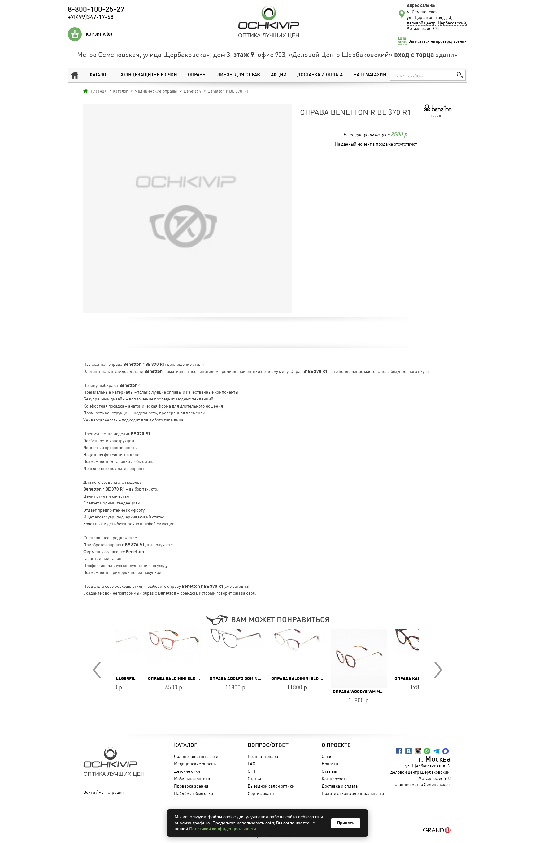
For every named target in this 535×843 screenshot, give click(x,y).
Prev (97, 670)
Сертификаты (261, 793)
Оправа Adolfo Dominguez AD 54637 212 (223, 678)
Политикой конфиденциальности (222, 828)
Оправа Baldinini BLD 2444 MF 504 (278, 678)
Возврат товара (263, 756)
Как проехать (334, 778)
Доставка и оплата (320, 75)
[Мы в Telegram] (436, 751)
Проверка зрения (191, 785)
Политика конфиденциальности (353, 793)
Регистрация (111, 792)
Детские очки (187, 771)
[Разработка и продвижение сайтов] (437, 830)
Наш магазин (370, 75)
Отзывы (329, 771)
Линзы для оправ (238, 75)
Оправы (197, 75)
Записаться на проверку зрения (437, 41)
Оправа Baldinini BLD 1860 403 (151, 678)
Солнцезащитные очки (148, 75)
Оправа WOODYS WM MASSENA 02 (337, 691)
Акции (279, 75)
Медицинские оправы (195, 763)
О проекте (336, 745)
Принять (345, 823)
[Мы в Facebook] (399, 751)
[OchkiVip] (268, 17)
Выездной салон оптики (271, 785)
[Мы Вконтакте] (408, 751)
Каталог (99, 75)
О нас (327, 756)
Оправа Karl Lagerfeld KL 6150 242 (403, 678)
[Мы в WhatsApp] (427, 751)
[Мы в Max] (445, 751)
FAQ (251, 763)
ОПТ (252, 771)
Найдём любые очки (193, 793)
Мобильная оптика (192, 778)
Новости (330, 763)
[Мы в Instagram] (418, 751)
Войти (89, 792)
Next (438, 670)
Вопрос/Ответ (268, 745)
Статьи (254, 778)
